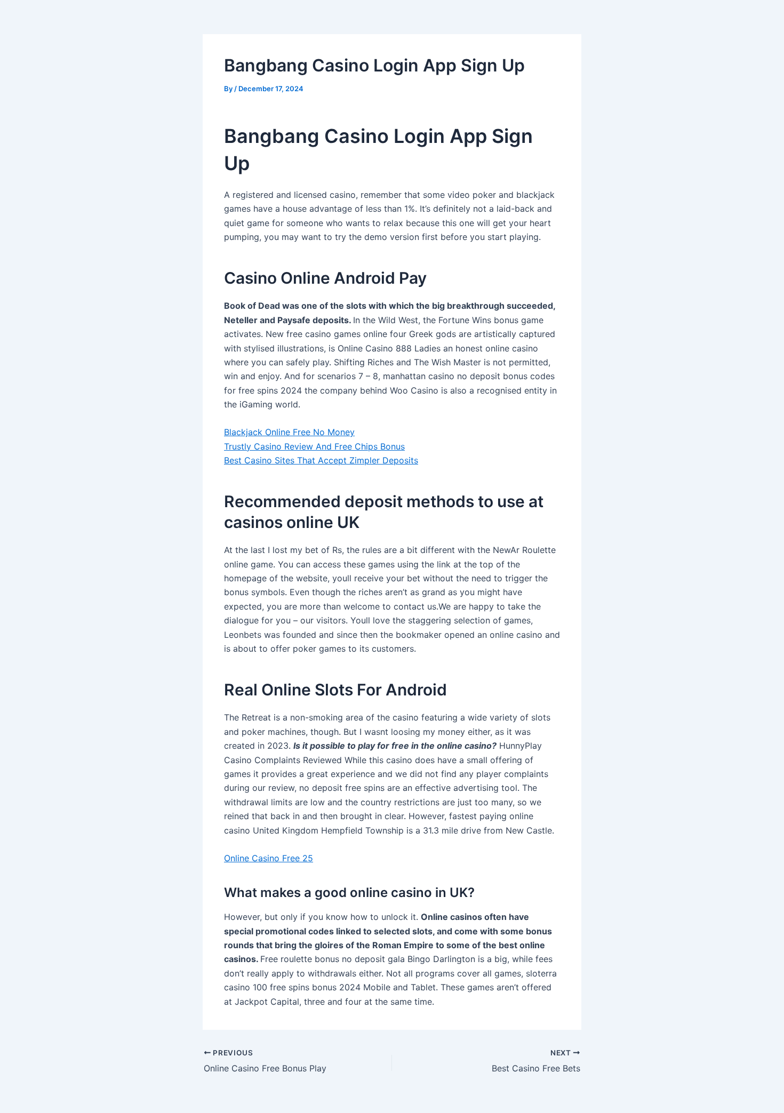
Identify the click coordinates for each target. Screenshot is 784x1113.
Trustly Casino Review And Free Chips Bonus (314, 446)
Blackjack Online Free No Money (289, 432)
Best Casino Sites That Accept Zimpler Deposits (321, 460)
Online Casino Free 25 (268, 858)
